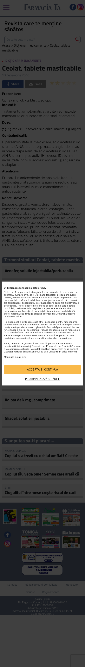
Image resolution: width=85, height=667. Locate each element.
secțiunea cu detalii (60, 311)
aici (24, 357)
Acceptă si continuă (42, 369)
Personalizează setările (42, 379)
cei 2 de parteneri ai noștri (25, 292)
